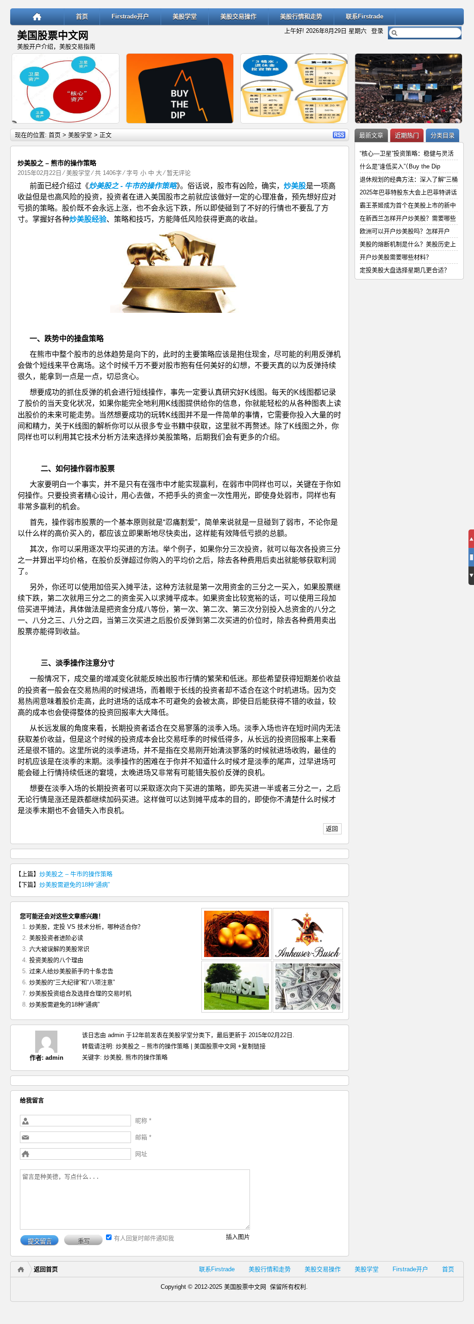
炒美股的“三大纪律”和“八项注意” (72, 982)
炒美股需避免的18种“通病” (74, 884)
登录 (377, 30)
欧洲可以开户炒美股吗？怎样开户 (405, 231)
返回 (332, 828)
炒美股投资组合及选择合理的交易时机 (80, 993)
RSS (339, 134)
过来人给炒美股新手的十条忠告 (71, 971)
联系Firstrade (364, 16)
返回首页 (46, 1269)
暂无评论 (179, 172)
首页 (82, 16)
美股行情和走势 (301, 16)
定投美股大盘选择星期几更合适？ (405, 270)
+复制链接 (251, 1046)
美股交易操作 (238, 16)
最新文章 (371, 135)
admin (54, 1057)
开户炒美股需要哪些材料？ (396, 257)
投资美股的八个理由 (56, 960)
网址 (141, 1153)
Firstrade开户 (130, 16)
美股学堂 (185, 16)
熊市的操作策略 (146, 1057)
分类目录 (442, 135)
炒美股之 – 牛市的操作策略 (75, 873)
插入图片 (238, 1236)
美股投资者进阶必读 (56, 937)
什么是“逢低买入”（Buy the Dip (400, 166)
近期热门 (407, 135)
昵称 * (143, 1120)
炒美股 (113, 1057)
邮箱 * (143, 1137)
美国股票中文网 (52, 35)
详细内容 (108, 127)
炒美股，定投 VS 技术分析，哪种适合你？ (86, 926)
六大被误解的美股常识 (59, 948)
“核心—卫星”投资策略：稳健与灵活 (407, 153)
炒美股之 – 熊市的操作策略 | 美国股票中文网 (176, 1046)
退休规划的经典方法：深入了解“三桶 (409, 179)
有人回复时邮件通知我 (144, 1238)
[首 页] (37, 16)
